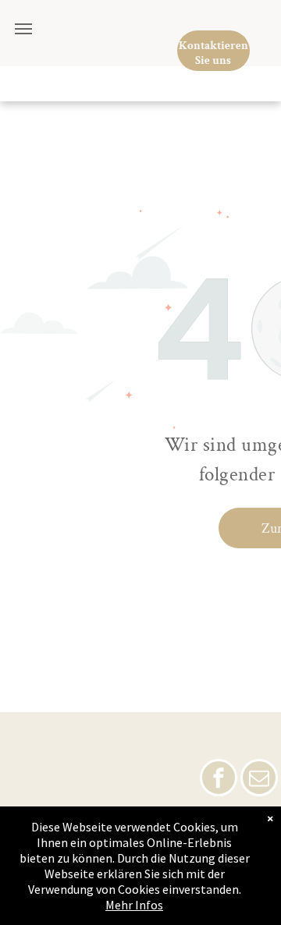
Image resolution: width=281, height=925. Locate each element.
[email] (259, 779)
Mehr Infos (134, 905)
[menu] (23, 28)
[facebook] (218, 779)
